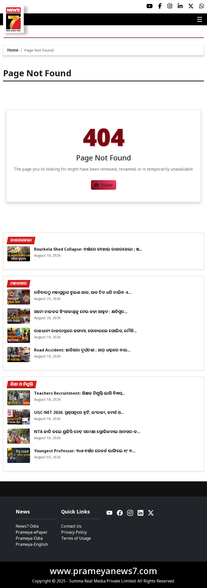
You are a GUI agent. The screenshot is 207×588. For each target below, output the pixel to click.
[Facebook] (120, 514)
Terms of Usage (76, 538)
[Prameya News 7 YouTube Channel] (149, 6)
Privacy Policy (74, 532)
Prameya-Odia (29, 538)
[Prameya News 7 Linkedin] (180, 6)
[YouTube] (110, 514)
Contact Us (71, 526)
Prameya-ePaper (31, 532)
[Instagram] (130, 514)
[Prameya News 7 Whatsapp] (201, 6)
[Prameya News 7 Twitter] (190, 6)
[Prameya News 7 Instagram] (170, 6)
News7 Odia (27, 526)
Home (12, 50)
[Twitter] (151, 514)
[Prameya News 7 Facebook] (160, 6)
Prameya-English (32, 544)
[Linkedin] (141, 514)
